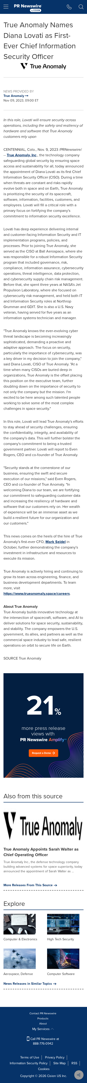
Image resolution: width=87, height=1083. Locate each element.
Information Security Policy (29, 1063)
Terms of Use (29, 1057)
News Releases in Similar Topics (27, 983)
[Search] (81, 7)
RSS (74, 1063)
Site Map (59, 1063)
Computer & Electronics (20, 939)
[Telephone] (69, 7)
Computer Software (61, 974)
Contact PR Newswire (42, 1013)
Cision (51, 1076)
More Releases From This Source (28, 885)
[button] (43, 66)
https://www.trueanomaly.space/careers (36, 593)
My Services (41, 1029)
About (43, 1023)
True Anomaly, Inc (21, 155)
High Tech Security (60, 939)
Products (42, 1018)
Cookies (44, 1069)
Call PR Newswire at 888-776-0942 (44, 1041)
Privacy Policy (54, 1057)
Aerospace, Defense (18, 974)
